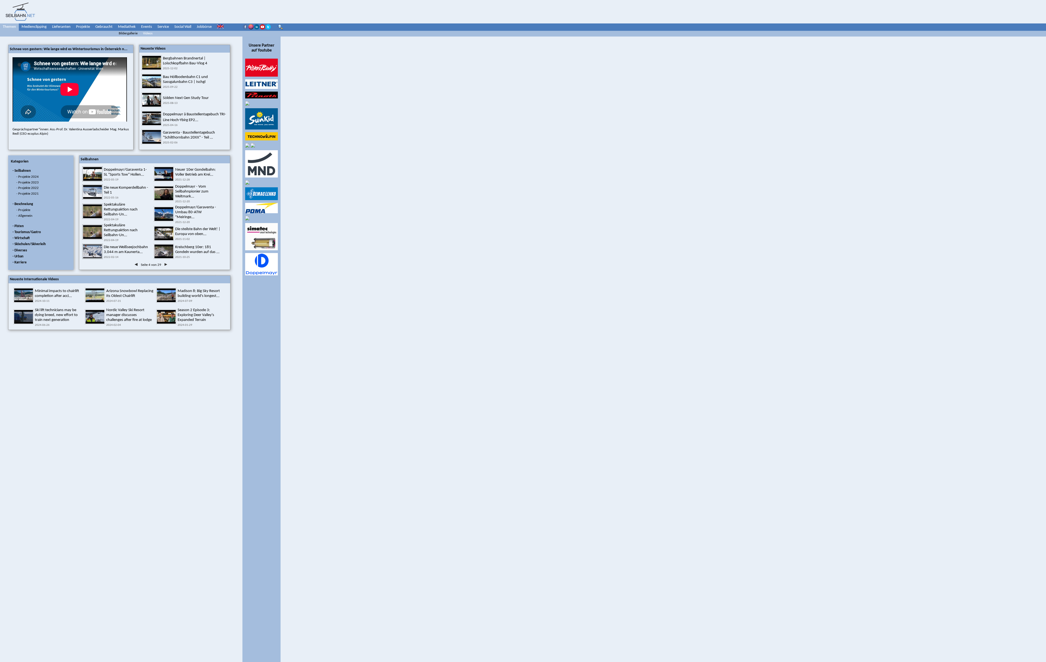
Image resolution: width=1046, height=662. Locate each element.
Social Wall (182, 27)
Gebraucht (103, 27)
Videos (148, 33)
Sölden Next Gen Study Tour (186, 98)
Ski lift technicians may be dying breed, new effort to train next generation (56, 315)
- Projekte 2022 (27, 188)
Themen (9, 27)
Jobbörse (204, 27)
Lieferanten (61, 27)
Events (146, 27)
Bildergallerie (128, 33)
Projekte (83, 27)
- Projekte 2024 (27, 177)
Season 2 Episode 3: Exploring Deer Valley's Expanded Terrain (196, 315)
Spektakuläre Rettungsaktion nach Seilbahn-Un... (121, 209)
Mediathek (127, 27)
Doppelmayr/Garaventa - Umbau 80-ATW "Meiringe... (195, 212)
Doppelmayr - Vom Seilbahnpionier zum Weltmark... (191, 191)
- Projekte (23, 210)
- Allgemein (24, 216)
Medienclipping (34, 27)
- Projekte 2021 (27, 193)
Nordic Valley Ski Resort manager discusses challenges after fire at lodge (129, 315)
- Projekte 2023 (27, 182)
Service (163, 27)
